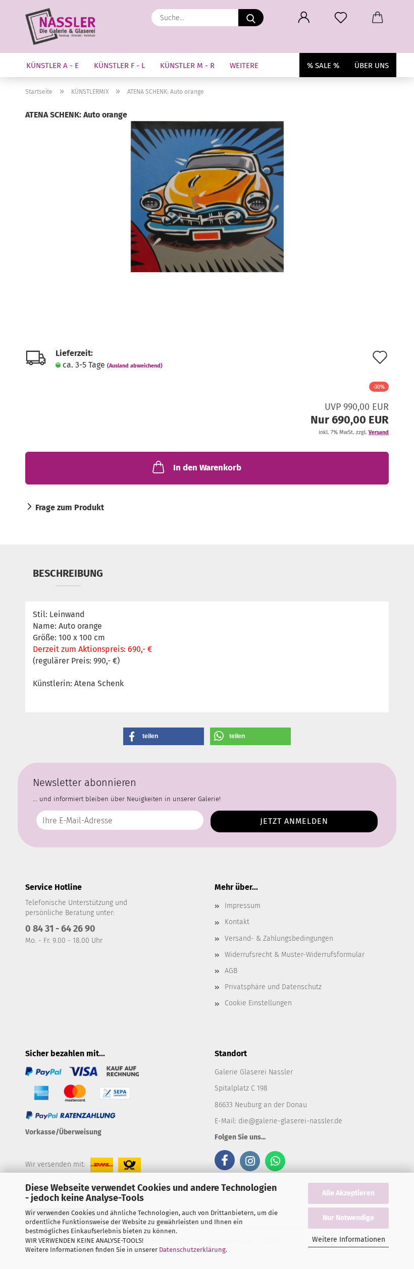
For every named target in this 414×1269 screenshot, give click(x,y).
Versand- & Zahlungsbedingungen (279, 938)
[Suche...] (251, 17)
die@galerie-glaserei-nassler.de (290, 1121)
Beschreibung (68, 573)
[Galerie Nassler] (64, 26)
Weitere (244, 65)
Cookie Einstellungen (258, 1003)
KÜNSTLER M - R (187, 65)
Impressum (243, 905)
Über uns (371, 65)
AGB (231, 970)
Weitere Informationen (348, 1239)
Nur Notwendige (348, 1218)
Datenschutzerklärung (192, 1249)
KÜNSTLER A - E (52, 65)
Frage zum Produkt (69, 507)
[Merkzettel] (340, 17)
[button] (303, 17)
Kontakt (237, 922)
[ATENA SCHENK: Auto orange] (207, 196)
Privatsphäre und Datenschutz (273, 987)
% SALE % (323, 65)
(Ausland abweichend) (135, 365)
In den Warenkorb (207, 467)
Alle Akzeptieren (348, 1193)
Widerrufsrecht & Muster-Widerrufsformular (295, 954)
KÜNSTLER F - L (119, 65)
